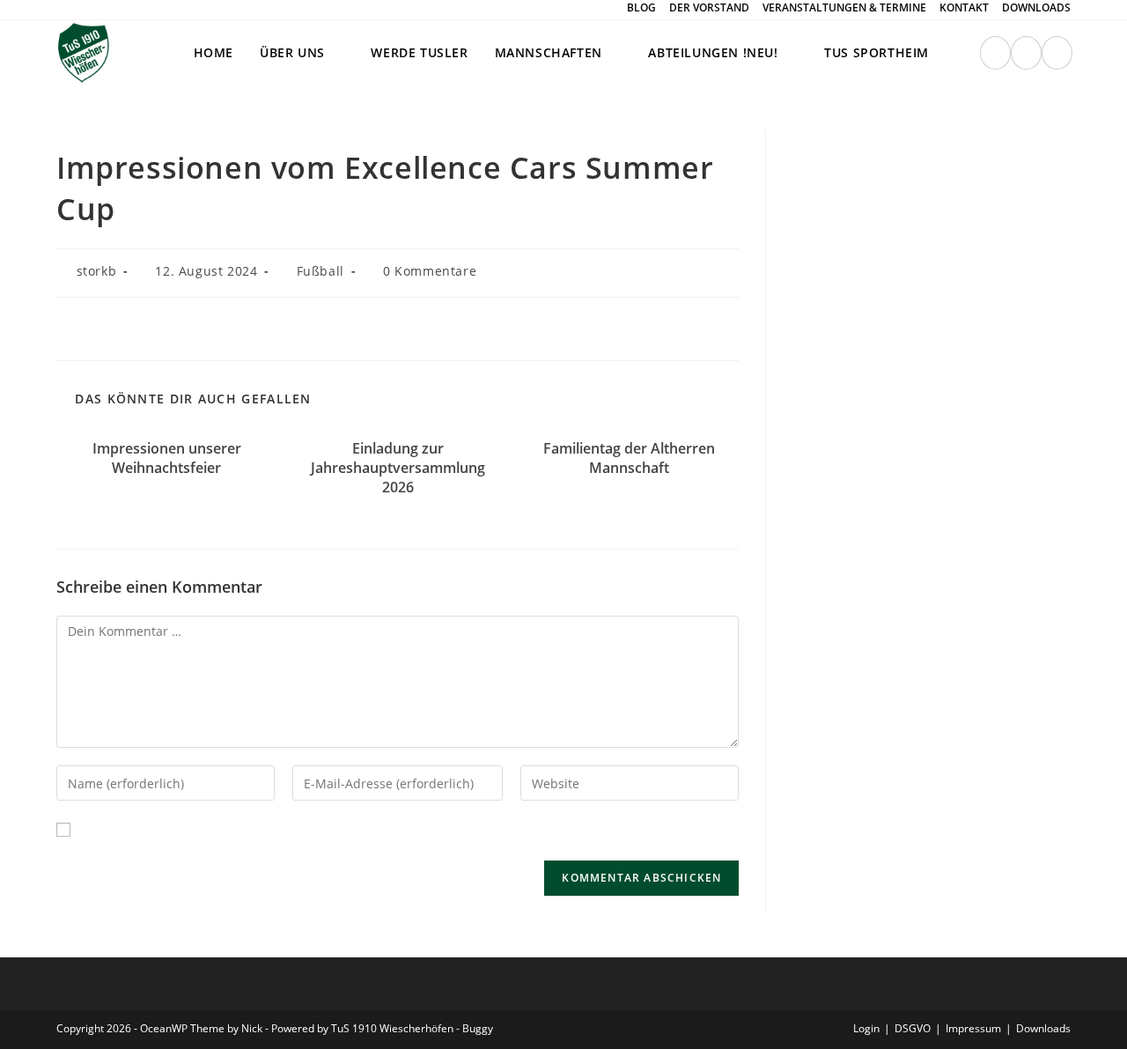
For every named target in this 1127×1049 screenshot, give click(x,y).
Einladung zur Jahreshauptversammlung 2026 (398, 468)
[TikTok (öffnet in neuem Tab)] (1057, 53)
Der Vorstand (709, 8)
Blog (641, 8)
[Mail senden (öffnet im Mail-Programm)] (1026, 53)
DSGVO (913, 1028)
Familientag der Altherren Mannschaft (629, 458)
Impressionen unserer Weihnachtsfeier (166, 458)
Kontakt (964, 8)
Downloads (1036, 8)
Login (866, 1028)
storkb (97, 270)
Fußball (320, 270)
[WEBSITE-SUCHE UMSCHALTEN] (960, 52)
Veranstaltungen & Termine (844, 8)
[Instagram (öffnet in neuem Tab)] (995, 53)
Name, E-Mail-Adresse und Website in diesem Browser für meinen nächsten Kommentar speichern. (377, 829)
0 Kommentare (429, 270)
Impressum (973, 1028)
